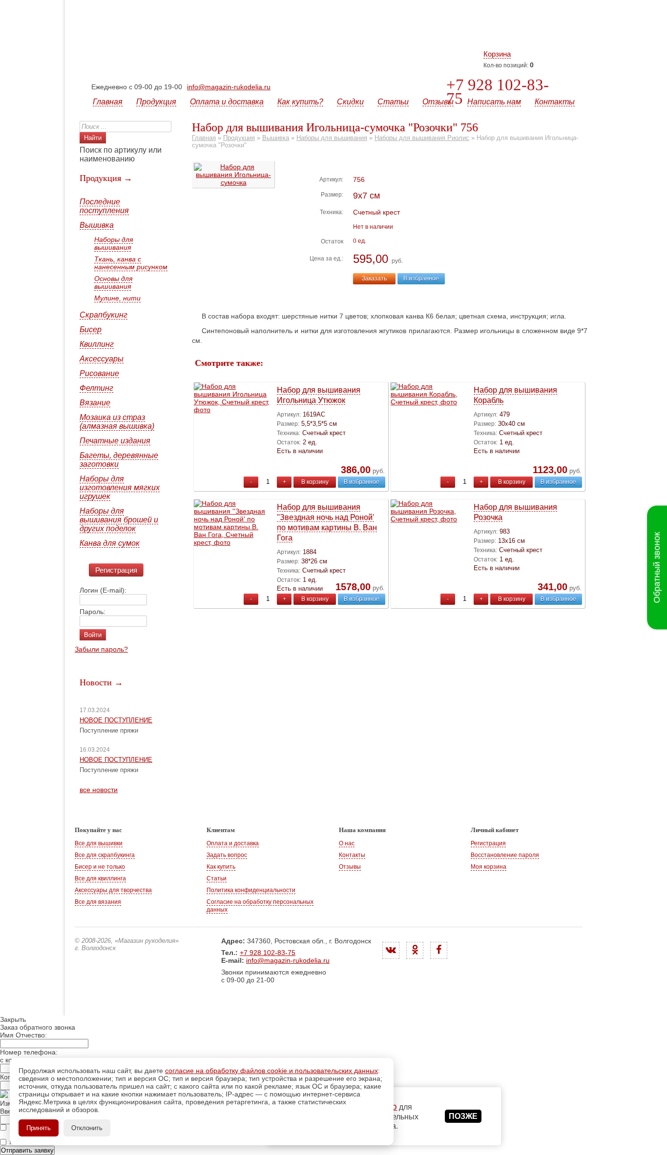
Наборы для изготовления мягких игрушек (120, 487)
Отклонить (87, 1128)
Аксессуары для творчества (113, 890)
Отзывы (438, 102)
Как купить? (300, 102)
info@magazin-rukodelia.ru (229, 87)
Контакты (555, 102)
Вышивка (97, 225)
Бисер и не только (100, 866)
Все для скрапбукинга (105, 855)
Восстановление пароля (505, 855)
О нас (346, 843)
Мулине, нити (117, 298)
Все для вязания (98, 901)
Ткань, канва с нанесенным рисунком (130, 263)
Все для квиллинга (100, 878)
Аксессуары (102, 359)
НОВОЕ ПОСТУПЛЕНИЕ (116, 720)
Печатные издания (115, 441)
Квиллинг (97, 344)
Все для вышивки (99, 843)
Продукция (156, 102)
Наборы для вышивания (113, 243)
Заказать (374, 278)
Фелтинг (96, 388)
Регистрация (116, 570)
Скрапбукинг (103, 315)
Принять (38, 1128)
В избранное (421, 278)
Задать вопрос (227, 855)
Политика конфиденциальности (251, 890)
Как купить (221, 866)
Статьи (393, 102)
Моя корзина (488, 866)
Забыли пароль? (101, 649)
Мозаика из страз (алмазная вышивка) (117, 421)
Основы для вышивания (113, 282)
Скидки (350, 102)
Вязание (95, 402)
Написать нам (494, 102)
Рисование (99, 373)
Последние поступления (104, 206)
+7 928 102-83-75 (497, 91)
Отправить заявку (27, 1150)
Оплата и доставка (227, 102)
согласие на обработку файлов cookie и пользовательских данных (271, 1071)
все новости (99, 790)
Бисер (91, 329)
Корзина (497, 54)
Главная (108, 102)
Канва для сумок (110, 543)
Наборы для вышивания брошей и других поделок (119, 520)
